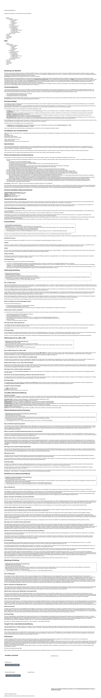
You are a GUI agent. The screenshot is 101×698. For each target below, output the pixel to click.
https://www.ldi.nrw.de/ (13, 196)
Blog (8, 38)
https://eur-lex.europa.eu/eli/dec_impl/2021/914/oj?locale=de (31, 555)
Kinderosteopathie (15, 26)
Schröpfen (13, 23)
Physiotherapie (12, 33)
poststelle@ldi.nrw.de (16, 195)
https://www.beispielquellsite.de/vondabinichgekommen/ (46, 317)
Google (64, 631)
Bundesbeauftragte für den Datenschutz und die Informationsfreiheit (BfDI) (29, 187)
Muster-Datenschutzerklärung (65, 650)
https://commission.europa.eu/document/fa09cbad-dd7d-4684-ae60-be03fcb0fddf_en (58, 549)
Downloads (9, 37)
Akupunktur (13, 20)
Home (8, 17)
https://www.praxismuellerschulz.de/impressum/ (19, 141)
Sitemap (29, 695)
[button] (50, 41)
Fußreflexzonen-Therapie (16, 30)
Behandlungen (10, 18)
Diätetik (12, 21)
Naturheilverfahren (13, 27)
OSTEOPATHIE (19, 13)
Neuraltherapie (14, 28)
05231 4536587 (11, 140)
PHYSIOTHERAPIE (27, 13)
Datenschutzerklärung (12, 650)
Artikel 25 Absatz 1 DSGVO (59, 214)
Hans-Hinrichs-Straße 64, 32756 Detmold (59, 658)
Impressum (14, 695)
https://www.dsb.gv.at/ (44, 186)
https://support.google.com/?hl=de (68, 611)
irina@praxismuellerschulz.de (34, 678)
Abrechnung (9, 36)
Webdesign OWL (7, 695)
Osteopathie (11, 24)
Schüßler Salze (14, 31)
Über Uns (9, 34)
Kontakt (8, 35)
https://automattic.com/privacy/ (62, 557)
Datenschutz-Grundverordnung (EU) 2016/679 (63, 73)
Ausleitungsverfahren (15, 32)
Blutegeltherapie (14, 29)
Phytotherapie (14, 22)
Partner (32, 695)
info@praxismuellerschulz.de (13, 139)
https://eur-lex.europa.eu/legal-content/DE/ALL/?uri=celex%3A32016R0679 (50, 106)
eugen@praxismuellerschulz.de (34, 676)
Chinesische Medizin (13, 19)
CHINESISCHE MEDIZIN (9, 13)
